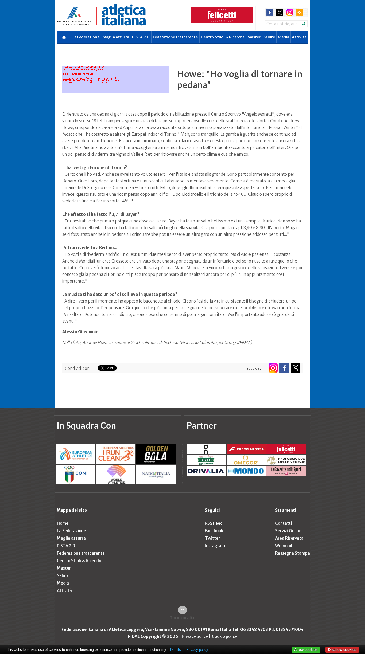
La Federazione (85, 37)
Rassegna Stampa (292, 553)
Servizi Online (288, 530)
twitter (279, 12)
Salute (269, 37)
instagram (289, 12)
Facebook (214, 530)
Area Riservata (289, 538)
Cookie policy (224, 636)
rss (299, 12)
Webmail (283, 545)
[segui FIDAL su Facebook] (284, 368)
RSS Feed (214, 523)
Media (283, 37)
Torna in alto (183, 617)
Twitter (212, 538)
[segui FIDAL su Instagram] (273, 368)
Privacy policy (195, 636)
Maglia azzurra (116, 37)
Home (62, 523)
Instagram (215, 545)
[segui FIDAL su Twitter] (295, 368)
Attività (299, 37)
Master (254, 37)
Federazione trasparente (175, 37)
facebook (269, 12)
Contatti (283, 523)
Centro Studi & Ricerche (222, 37)
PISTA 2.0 (141, 37)
